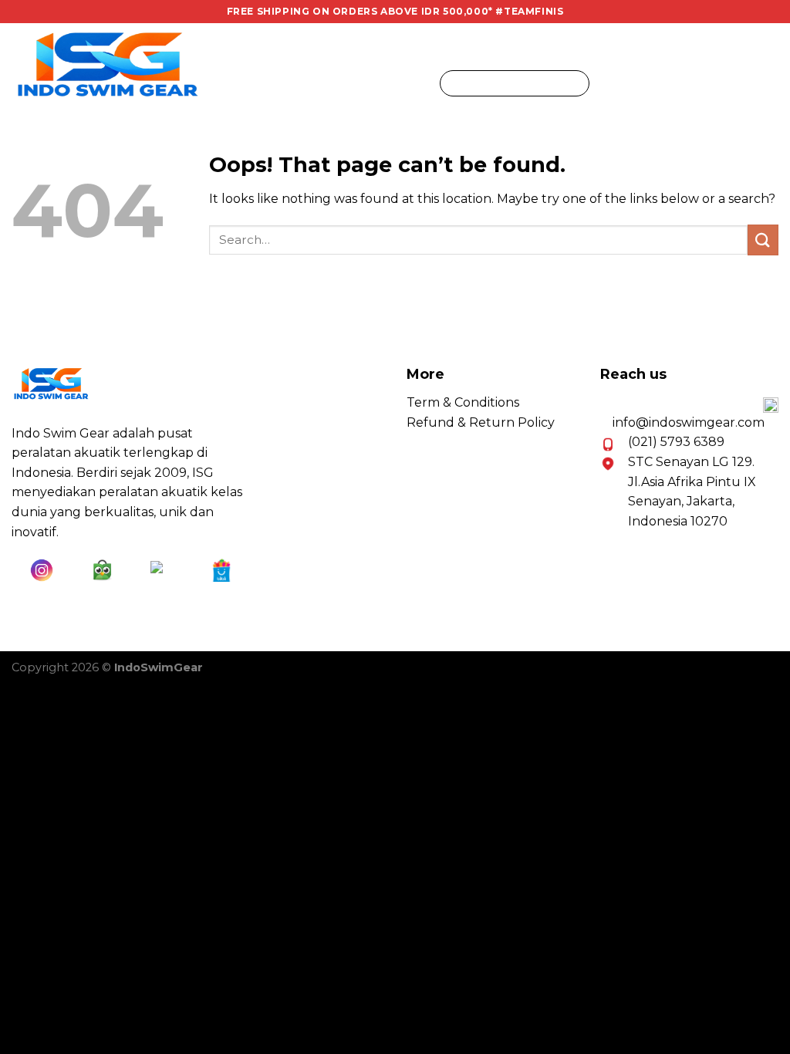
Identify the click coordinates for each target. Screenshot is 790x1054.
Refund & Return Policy (481, 422)
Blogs (306, 83)
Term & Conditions (463, 402)
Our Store (388, 83)
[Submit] (575, 83)
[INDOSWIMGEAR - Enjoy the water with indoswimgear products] (108, 64)
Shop (244, 83)
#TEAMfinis (529, 11)
